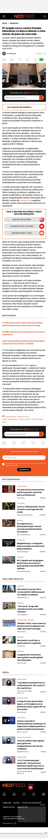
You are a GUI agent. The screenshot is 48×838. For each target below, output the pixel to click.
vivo (12, 283)
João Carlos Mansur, (10, 419)
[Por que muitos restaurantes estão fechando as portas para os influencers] (8, 489)
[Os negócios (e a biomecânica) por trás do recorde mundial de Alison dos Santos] (8, 523)
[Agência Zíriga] (15, 823)
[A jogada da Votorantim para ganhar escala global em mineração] (9, 654)
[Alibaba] (9, 622)
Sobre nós (7, 803)
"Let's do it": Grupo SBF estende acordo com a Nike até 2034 (30, 609)
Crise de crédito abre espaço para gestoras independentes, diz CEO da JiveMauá (30, 744)
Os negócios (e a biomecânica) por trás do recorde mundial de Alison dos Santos (29, 527)
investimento (25, 200)
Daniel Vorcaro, (23, 416)
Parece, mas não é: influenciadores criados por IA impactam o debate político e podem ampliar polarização (31, 725)
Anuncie (16, 803)
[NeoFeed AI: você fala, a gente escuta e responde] (9, 639)
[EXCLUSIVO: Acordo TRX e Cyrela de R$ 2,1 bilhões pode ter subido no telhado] (9, 588)
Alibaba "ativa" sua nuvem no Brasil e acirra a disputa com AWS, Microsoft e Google (31, 626)
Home (5, 23)
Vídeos (5, 672)
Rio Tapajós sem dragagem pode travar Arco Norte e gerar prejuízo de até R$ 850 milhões (30, 564)
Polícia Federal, (37, 419)
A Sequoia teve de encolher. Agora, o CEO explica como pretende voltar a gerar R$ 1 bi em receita (31, 705)
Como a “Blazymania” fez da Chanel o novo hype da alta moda (31, 509)
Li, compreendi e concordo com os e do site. (25, 464)
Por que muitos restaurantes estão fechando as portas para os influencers (30, 492)
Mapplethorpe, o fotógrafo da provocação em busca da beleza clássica (30, 546)
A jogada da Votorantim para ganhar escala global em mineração (30, 657)
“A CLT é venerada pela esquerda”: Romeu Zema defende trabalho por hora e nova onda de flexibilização (30, 764)
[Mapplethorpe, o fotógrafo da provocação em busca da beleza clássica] (8, 542)
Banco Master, (10, 416)
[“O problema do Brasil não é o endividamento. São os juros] (8, 682)
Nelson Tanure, (24, 419)
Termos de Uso (32, 463)
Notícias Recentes (11, 479)
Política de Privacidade (31, 803)
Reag (4, 422)
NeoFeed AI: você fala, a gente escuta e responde (29, 641)
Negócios (14, 23)
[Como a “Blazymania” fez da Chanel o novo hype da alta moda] (8, 506)
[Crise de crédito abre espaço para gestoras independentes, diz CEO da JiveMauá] (8, 740)
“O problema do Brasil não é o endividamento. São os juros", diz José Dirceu (31, 685)
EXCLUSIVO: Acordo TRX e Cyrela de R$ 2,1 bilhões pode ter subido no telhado (30, 592)
